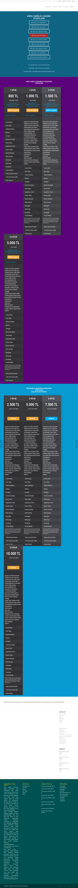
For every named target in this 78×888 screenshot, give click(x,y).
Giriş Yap (59, 1)
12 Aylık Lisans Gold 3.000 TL (47, 808)
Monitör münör (62, 731)
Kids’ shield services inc (65, 792)
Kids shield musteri (64, 794)
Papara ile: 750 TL (13, 103)
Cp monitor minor (63, 739)
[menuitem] (59, 1)
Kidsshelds (62, 789)
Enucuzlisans (62, 743)
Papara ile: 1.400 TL (51, 103)
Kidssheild (62, 797)
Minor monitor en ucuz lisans (65, 734)
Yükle (73, 1)
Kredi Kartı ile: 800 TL (13, 106)
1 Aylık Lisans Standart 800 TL (48, 786)
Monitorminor (62, 738)
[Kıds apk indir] (1, 444)
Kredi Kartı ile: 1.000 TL (32, 106)
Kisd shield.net (63, 787)
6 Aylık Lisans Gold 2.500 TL (47, 801)
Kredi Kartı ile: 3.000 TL (13, 253)
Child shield (62, 786)
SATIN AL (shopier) (11, 115)
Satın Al (68, 1)
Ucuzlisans (61, 730)
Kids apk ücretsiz (63, 795)
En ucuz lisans (62, 741)
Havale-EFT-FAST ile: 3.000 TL (13, 251)
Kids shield (61, 718)
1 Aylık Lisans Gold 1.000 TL (47, 788)
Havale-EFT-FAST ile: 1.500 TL (51, 104)
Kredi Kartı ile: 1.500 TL (51, 106)
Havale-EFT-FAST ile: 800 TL (13, 104)
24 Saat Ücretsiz (62, 714)
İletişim (64, 1)
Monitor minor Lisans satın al (65, 736)
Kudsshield (62, 800)
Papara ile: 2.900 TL (13, 250)
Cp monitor (61, 733)
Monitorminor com (63, 728)
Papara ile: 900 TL (32, 103)
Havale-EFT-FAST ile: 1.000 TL (32, 104)
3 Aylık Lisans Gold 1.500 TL (47, 795)
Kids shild (62, 791)
